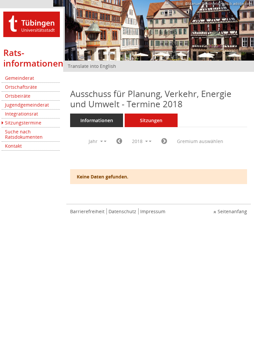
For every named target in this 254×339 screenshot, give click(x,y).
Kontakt (13, 146)
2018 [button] (138, 141)
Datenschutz (122, 211)
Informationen (96, 120)
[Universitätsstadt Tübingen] (31, 24)
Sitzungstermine (23, 123)
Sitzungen (151, 120)
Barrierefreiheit (87, 211)
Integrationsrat (21, 114)
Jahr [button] (94, 141)
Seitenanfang (232, 211)
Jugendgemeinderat (27, 105)
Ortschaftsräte (21, 87)
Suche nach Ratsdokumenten (24, 134)
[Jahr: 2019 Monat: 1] (164, 141)
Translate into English (92, 66)
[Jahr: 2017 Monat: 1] (119, 141)
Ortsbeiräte (17, 96)
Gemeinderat (19, 78)
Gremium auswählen (200, 141)
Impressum (152, 211)
